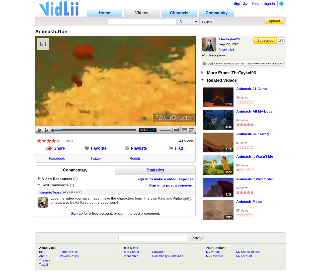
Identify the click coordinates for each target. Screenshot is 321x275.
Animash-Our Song (252, 134)
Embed (208, 63)
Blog (42, 252)
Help (255, 3)
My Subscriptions (248, 252)
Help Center (131, 252)
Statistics (155, 170)
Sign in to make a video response (165, 179)
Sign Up (240, 3)
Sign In (269, 3)
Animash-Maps (249, 202)
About (43, 256)
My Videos (213, 252)
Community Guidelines (167, 256)
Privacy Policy (69, 256)
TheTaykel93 (229, 39)
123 (280, 40)
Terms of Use (69, 252)
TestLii (43, 264)
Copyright (158, 252)
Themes (44, 260)
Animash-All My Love (254, 111)
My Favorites (214, 256)
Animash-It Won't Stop (255, 179)
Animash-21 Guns (251, 89)
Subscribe (265, 40)
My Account (244, 256)
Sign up (77, 213)
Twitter (96, 158)
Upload (274, 21)
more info (226, 49)
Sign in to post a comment (171, 185)
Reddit (135, 158)
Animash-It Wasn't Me (254, 156)
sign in (123, 213)
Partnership (130, 256)
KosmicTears (50, 192)
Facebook (57, 158)
